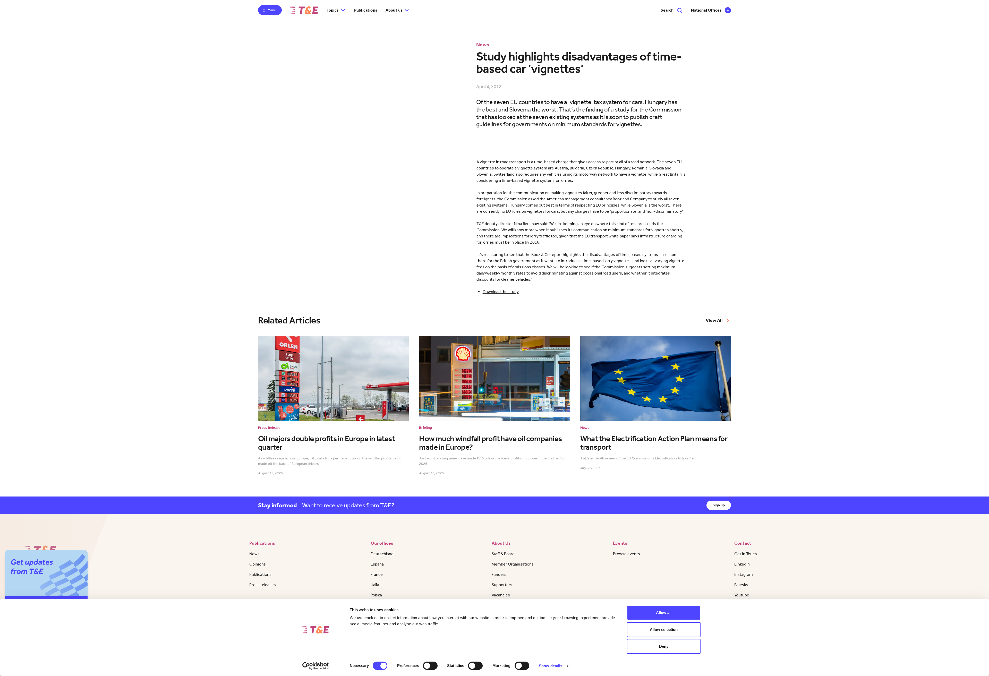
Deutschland (382, 553)
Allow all (664, 612)
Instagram (743, 574)
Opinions (257, 564)
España (377, 564)
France (377, 574)
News (254, 553)
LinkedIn (742, 564)
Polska (376, 595)
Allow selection (664, 629)
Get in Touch (745, 553)
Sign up (719, 505)
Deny (663, 646)
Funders (499, 574)
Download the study (501, 291)
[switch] (430, 666)
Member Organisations (513, 564)
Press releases (262, 584)
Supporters (502, 584)
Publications (365, 10)
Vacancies (501, 595)
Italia (375, 584)
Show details (550, 666)
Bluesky (741, 584)
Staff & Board (503, 553)
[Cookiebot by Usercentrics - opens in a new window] (315, 666)
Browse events (626, 553)
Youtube (741, 595)
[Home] (304, 10)
